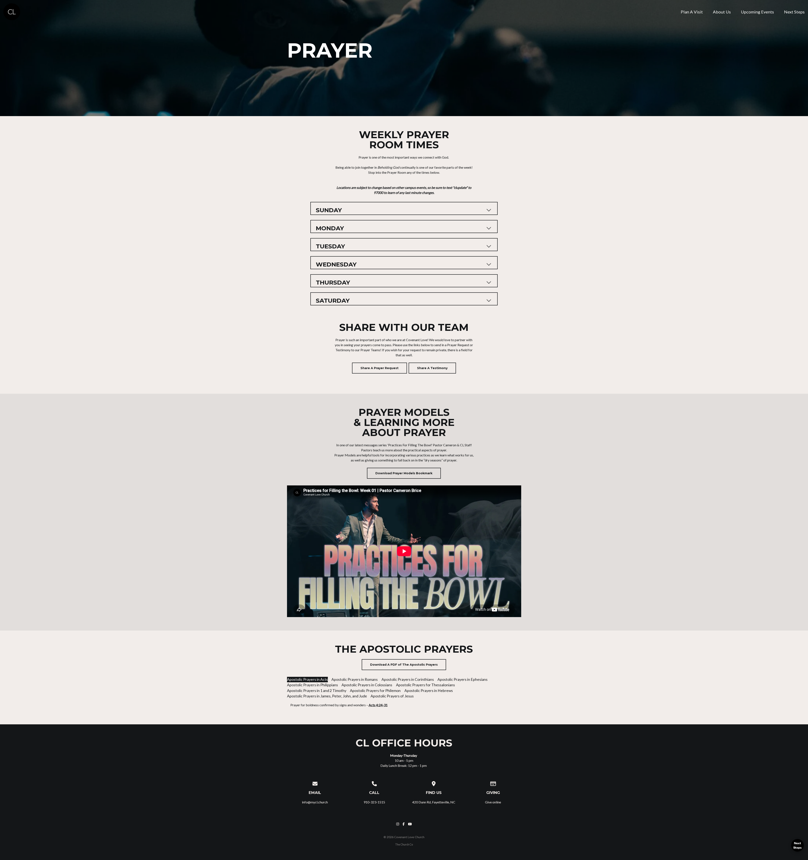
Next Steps (797, 845)
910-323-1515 (374, 802)
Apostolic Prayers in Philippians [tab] (312, 685)
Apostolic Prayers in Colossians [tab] (367, 685)
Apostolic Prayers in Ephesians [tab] (462, 679)
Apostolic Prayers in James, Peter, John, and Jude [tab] (327, 696)
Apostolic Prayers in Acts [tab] (307, 679)
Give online (493, 802)
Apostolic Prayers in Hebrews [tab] (428, 690)
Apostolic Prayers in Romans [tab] (354, 679)
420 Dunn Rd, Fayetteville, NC (433, 802)
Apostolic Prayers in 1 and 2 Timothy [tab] (316, 690)
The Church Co (404, 844)
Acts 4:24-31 (378, 705)
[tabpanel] (404, 706)
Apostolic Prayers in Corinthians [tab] (407, 679)
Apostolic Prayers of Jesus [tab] (392, 696)
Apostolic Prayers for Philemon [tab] (375, 690)
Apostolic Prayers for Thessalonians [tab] (425, 685)
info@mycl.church (315, 802)
